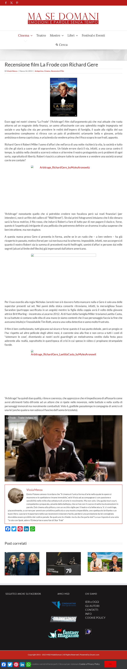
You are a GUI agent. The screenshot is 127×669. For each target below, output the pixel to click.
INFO (88, 613)
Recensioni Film (57, 71)
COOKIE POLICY (95, 617)
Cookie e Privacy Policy (89, 664)
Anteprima (39, 71)
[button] (7, 564)
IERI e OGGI (92, 601)
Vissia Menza (12, 71)
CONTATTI (91, 609)
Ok (110, 664)
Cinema (47, 71)
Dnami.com (94, 654)
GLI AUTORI (92, 606)
